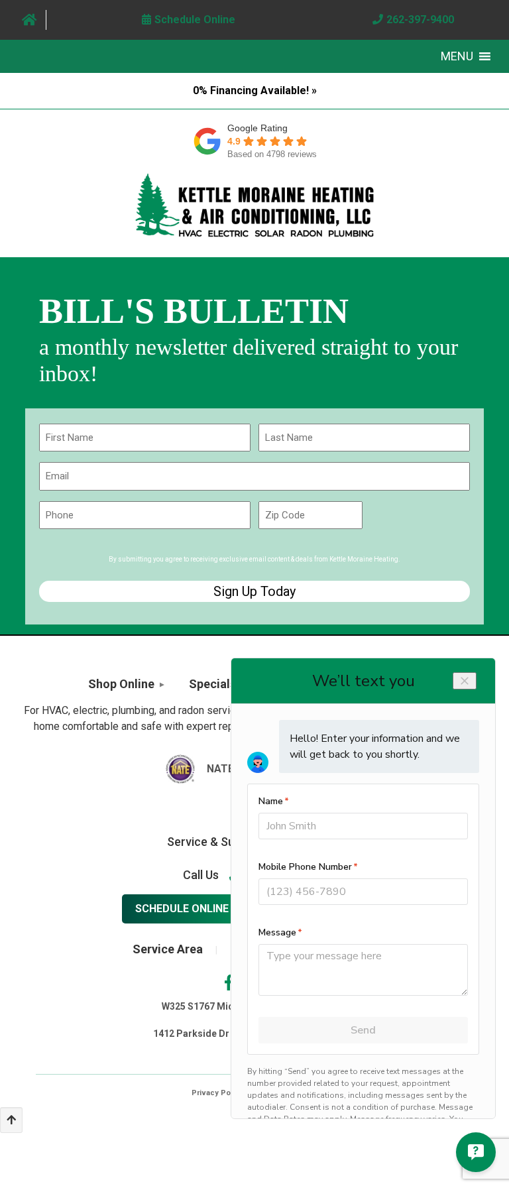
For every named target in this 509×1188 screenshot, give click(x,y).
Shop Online (121, 684)
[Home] (29, 20)
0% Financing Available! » (255, 90)
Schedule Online (182, 908)
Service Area (168, 949)
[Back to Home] (254, 205)
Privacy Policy (217, 1093)
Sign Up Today (254, 591)
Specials (212, 684)
